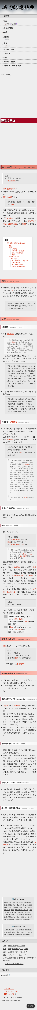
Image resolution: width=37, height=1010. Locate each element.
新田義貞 (27, 912)
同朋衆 (14, 912)
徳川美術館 (7, 902)
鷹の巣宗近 (20, 905)
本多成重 (8, 912)
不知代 (18, 915)
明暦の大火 (12, 917)
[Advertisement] (18, 96)
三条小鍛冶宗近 (18, 902)
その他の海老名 (14, 259)
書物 (26, 949)
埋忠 (12, 910)
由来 (10, 245)
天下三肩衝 (21, 958)
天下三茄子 (31, 958)
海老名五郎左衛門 (17, 264)
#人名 (7, 39)
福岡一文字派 (8, 50)
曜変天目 (12, 958)
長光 (5, 43)
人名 (21, 949)
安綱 (20, 907)
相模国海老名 (16, 262)
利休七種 (6, 960)
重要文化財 (12, 946)
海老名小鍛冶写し (14, 257)
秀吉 (13, 255)
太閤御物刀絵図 (14, 539)
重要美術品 (21, 946)
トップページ (9, 989)
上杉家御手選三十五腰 (12, 66)
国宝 (4, 946)
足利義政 (14, 249)
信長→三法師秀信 (17, 253)
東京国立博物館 (9, 62)
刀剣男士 (6, 955)
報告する (30, 1006)
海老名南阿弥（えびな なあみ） (21, 261)
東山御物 (10, 334)
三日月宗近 (12, 905)
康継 (30, 910)
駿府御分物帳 (25, 919)
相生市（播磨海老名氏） (19, 266)
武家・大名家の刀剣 (10, 952)
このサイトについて (18, 955)
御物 (9, 949)
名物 (4, 949)
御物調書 (15, 949)
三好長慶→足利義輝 (18, 251)
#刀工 (7, 24)
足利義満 (20, 912)
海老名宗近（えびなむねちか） (16, 243)
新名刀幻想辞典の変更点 (14, 964)
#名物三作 (13, 24)
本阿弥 (6, 37)
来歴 (10, 247)
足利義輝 (15, 907)
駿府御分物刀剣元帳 (21, 910)
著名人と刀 (23, 952)
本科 (18, 917)
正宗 (5, 21)
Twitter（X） (10, 994)
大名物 (5, 958)
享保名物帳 (8, 28)
